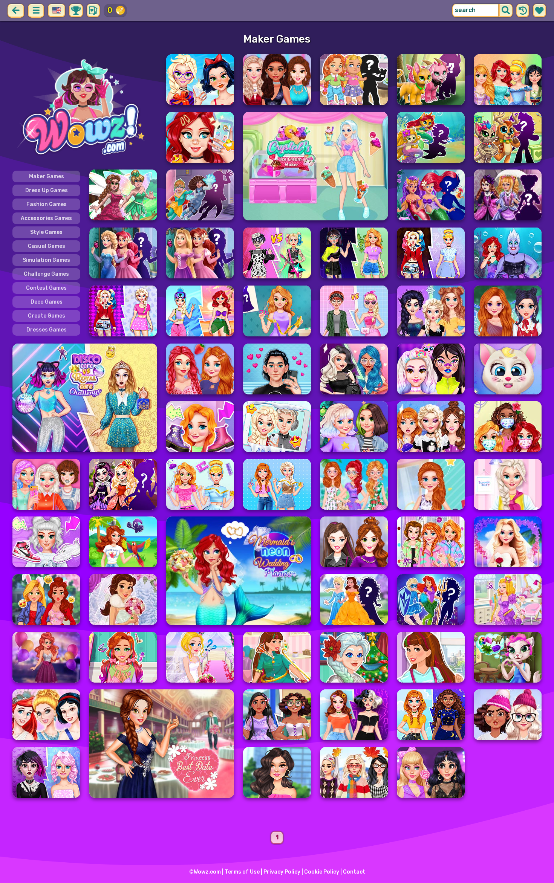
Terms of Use (242, 872)
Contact (354, 872)
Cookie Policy (321, 872)
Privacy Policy (281, 872)
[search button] (506, 10)
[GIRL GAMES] (84, 108)
